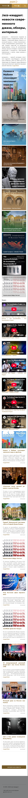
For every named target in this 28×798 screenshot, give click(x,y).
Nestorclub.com (8, 792)
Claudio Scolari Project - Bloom (10, 338)
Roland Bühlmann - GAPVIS (9, 355)
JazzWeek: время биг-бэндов (12, 628)
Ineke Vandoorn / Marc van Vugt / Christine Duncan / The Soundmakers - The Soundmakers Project (14, 318)
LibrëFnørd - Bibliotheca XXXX (10, 429)
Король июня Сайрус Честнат (12, 558)
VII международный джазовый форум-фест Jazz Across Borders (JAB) (14, 664)
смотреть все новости (14, 767)
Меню (16, 5)
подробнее (15, 65)
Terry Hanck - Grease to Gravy (10, 392)
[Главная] (14, 2)
